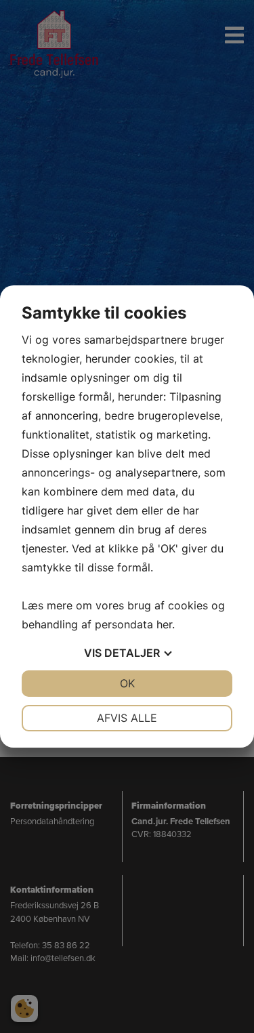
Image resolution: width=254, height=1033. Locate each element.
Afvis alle (127, 718)
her (164, 624)
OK (127, 683)
